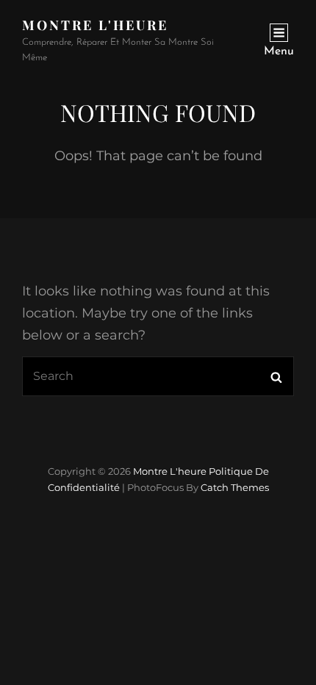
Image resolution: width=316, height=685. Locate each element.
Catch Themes (235, 487)
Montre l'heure (95, 25)
